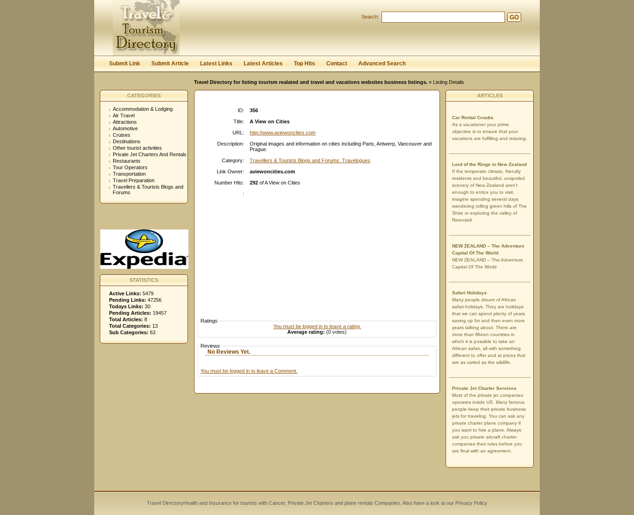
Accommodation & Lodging (143, 109)
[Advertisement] (319, 249)
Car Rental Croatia (472, 117)
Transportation (129, 174)
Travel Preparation (134, 180)
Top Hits (304, 63)
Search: (370, 16)
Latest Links (216, 63)
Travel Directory (165, 503)
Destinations (127, 141)
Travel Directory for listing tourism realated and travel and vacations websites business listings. (310, 82)
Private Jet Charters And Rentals (150, 154)
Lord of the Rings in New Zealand (489, 164)
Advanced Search (382, 63)
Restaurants (127, 161)
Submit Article (170, 63)
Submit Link (124, 63)
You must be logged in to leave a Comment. (249, 371)
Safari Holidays (469, 292)
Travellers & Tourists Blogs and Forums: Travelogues (310, 160)
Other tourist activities (137, 148)
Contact (336, 63)
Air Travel (124, 115)
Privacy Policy (470, 503)
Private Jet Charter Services (484, 388)
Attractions (125, 122)
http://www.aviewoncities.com (283, 132)
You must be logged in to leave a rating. (317, 326)
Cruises (121, 135)
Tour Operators (130, 167)
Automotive (125, 128)
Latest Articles (263, 63)
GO (514, 17)
